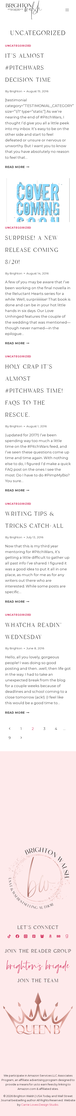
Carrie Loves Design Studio (39, 1104)
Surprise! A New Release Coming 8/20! (31, 250)
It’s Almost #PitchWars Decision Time (28, 68)
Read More (17, 167)
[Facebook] (17, 936)
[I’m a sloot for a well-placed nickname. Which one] (57, 767)
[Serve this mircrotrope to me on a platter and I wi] (18, 790)
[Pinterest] (33, 936)
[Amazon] (50, 936)
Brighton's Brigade (38, 964)
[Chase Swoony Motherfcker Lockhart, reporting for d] (18, 767)
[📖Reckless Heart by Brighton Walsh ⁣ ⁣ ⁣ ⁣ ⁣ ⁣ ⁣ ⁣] (18, 813)
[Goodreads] (67, 936)
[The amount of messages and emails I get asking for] (57, 813)
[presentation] (38, 200)
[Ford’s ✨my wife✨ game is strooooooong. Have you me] (57, 790)
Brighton (16, 91)
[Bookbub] (58, 936)
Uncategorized (18, 45)
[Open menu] (67, 10)
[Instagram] (25, 936)
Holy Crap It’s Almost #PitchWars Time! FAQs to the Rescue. (34, 391)
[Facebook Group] (42, 936)
